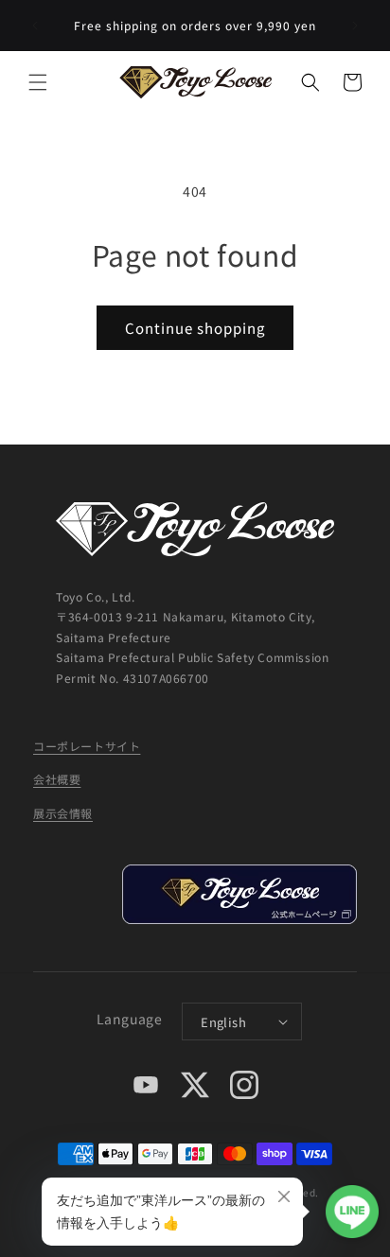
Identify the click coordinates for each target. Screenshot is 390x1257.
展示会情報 (63, 813)
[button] (38, 82)
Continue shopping (195, 328)
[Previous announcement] (35, 25)
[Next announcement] (355, 25)
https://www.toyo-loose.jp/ (238, 894)
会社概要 (56, 779)
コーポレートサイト (86, 746)
